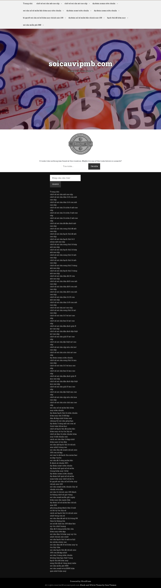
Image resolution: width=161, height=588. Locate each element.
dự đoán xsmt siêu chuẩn (77, 10)
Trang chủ (27, 3)
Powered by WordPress (80, 581)
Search (55, 184)
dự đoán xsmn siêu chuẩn (103, 3)
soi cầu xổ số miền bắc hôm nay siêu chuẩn (42, 10)
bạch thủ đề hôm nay (116, 18)
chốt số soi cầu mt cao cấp (76, 3)
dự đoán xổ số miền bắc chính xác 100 (85, 18)
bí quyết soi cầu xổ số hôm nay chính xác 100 (43, 18)
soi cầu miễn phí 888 (32, 25)
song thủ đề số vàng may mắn (63, 563)
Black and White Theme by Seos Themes (98, 585)
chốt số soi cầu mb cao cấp (47, 3)
